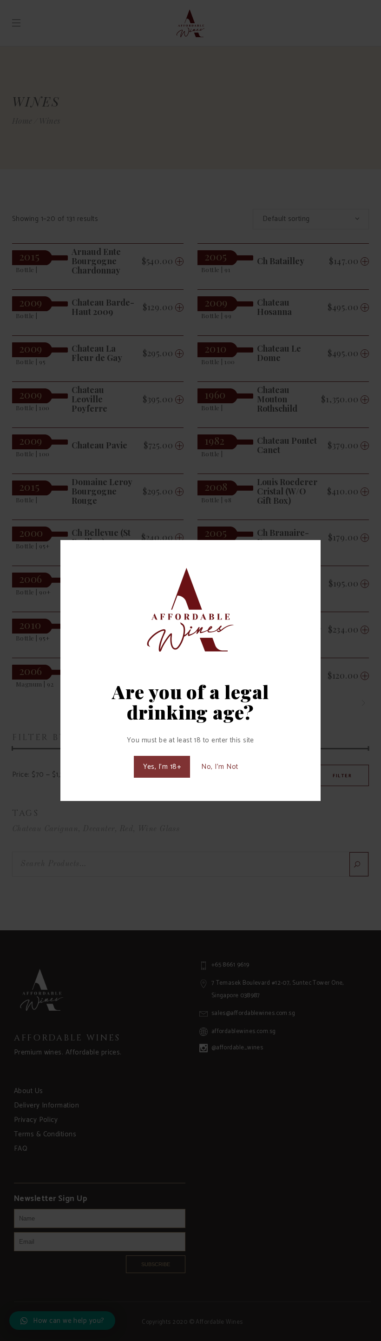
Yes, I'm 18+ (162, 767)
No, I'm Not (219, 767)
